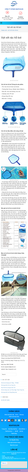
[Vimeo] (19, 420)
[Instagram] (12, 420)
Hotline (20, 17)
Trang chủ (4, 30)
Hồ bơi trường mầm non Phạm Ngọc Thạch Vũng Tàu (12, 390)
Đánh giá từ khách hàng (14, 442)
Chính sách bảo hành (14, 416)
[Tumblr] (22, 420)
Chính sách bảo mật (9, 414)
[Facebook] (2, 420)
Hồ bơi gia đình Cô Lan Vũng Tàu (8, 385)
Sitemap (21, 414)
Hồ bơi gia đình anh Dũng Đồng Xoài (9, 392)
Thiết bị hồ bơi (8, 431)
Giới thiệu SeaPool (12, 429)
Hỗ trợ (16, 414)
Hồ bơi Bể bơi (22, 429)
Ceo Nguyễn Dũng (14, 440)
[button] (1, 22)
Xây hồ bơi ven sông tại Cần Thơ (8, 387)
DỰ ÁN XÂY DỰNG (5, 400)
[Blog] (26, 420)
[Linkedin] (15, 420)
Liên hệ (21, 431)
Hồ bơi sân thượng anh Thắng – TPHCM (9, 383)
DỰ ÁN (16, 431)
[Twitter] (5, 420)
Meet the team (14, 445)
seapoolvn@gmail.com (10, 456)
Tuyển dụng (14, 433)
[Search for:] (8, 374)
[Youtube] (9, 420)
